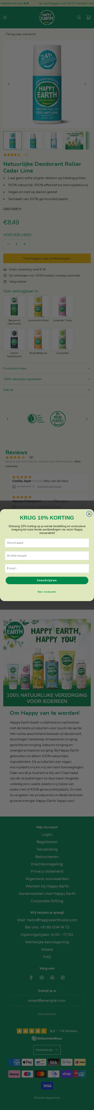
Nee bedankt (47, 591)
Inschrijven (47, 580)
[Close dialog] (89, 513)
